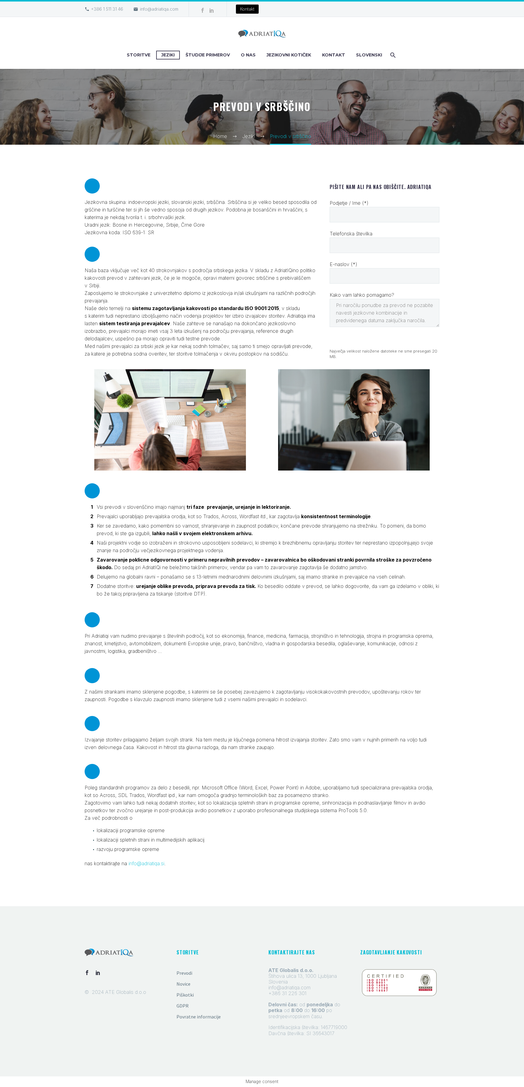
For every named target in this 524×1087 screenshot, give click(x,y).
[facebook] (87, 972)
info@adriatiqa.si (146, 863)
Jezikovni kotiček (289, 55)
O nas (248, 55)
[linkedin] (98, 972)
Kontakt (247, 9)
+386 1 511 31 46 (107, 9)
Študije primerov (208, 55)
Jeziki (168, 55)
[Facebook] (202, 10)
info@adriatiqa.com (159, 9)
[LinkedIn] (211, 10)
